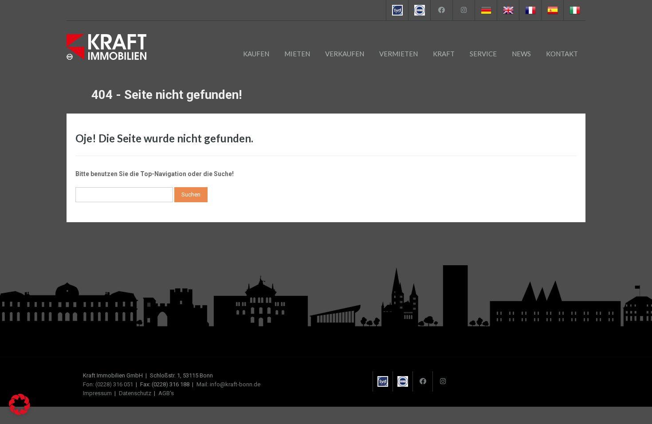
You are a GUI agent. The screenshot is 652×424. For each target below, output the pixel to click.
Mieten (297, 54)
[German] (486, 10)
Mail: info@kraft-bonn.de (228, 384)
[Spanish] (552, 10)
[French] (530, 10)
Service (483, 54)
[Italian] (574, 10)
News (521, 54)
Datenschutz (135, 393)
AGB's (166, 393)
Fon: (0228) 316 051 (108, 384)
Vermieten (398, 54)
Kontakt (562, 54)
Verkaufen (344, 54)
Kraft (444, 54)
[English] (508, 10)
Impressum (97, 393)
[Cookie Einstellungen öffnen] (19, 412)
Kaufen (256, 54)
